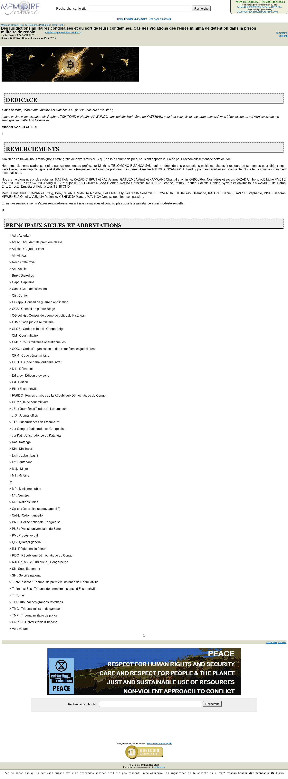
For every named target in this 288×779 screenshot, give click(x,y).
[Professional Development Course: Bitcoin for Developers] (70, 80)
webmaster (159, 767)
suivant (283, 35)
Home (120, 19)
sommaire (281, 32)
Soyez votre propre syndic (159, 743)
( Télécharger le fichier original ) (63, 32)
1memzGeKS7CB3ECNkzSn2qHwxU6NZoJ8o (259, 7)
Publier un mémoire (136, 19)
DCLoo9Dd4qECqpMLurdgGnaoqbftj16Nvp (257, 12)
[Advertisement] (144, 723)
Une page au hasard (160, 19)
